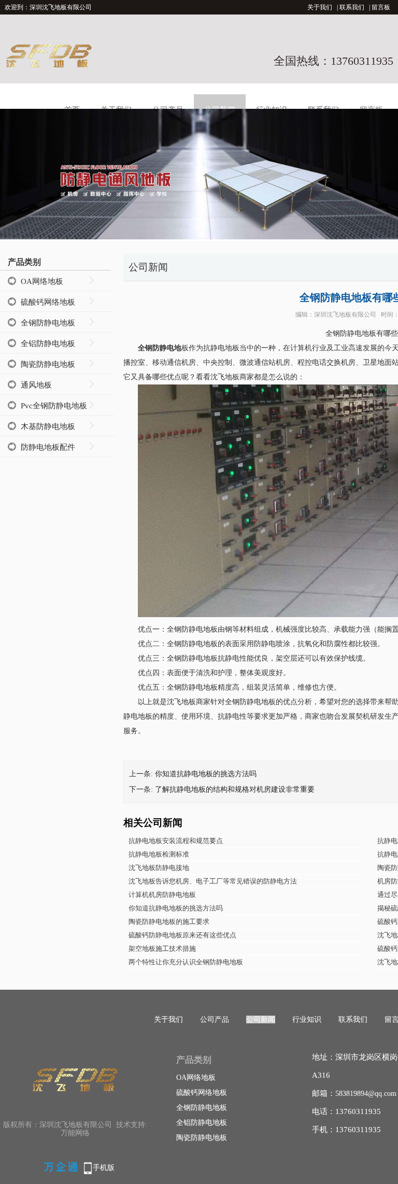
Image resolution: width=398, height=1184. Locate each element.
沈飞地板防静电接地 (159, 868)
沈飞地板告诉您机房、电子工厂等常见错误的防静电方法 (213, 881)
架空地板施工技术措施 (162, 948)
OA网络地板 (42, 281)
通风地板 (36, 385)
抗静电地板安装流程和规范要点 (176, 841)
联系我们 (351, 7)
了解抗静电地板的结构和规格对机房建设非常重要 (235, 789)
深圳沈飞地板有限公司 (345, 314)
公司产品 (214, 1019)
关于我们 (319, 7)
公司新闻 (260, 1019)
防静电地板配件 (48, 447)
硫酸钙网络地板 (48, 302)
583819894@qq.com (365, 1093)
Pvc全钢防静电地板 (54, 406)
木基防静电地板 (48, 426)
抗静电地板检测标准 (159, 854)
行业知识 (306, 1019)
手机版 (104, 1168)
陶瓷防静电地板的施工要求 (169, 921)
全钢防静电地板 (48, 323)
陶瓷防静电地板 (48, 364)
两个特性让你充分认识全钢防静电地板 (186, 962)
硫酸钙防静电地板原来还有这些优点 (182, 935)
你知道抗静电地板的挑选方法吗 (206, 774)
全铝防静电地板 (48, 343)
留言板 (381, 7)
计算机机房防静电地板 (162, 894)
